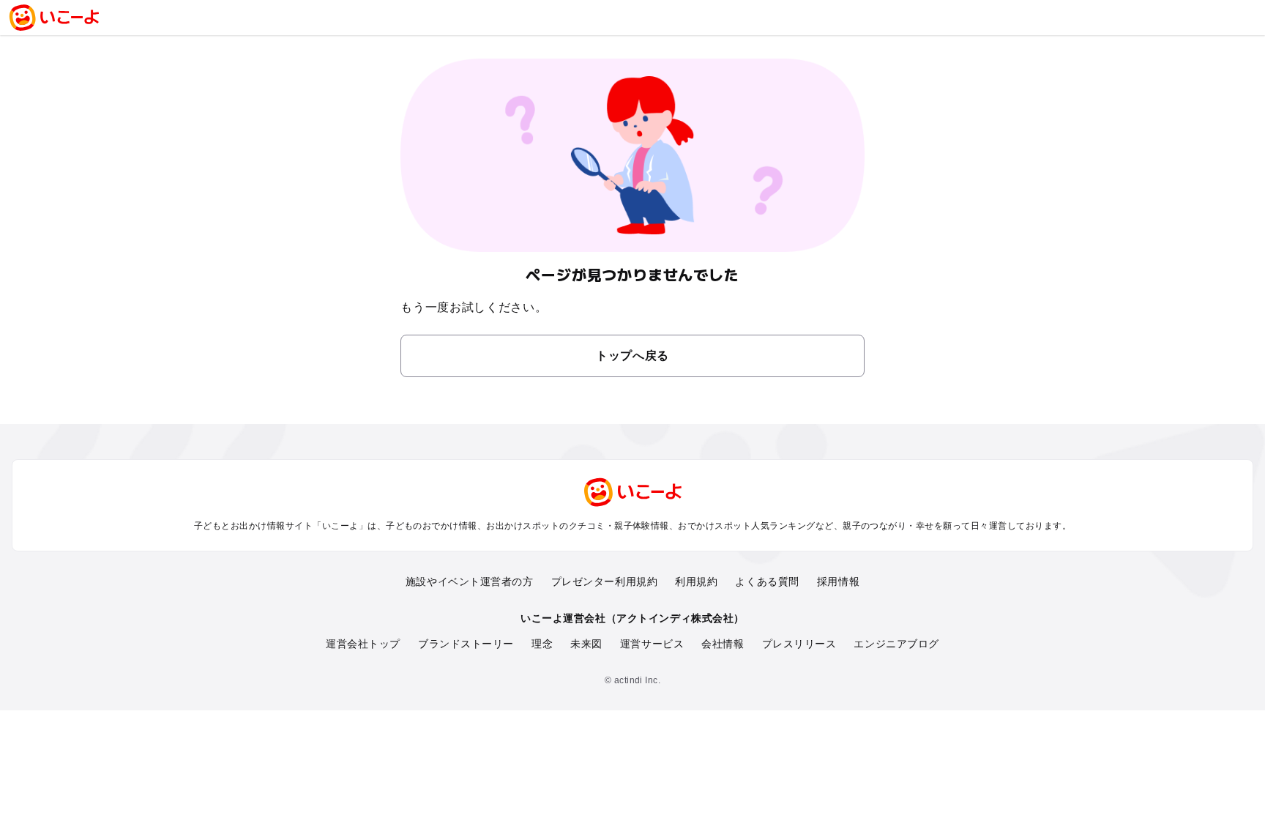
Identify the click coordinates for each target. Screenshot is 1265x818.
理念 (542, 644)
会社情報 (722, 644)
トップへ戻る (632, 355)
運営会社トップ (363, 644)
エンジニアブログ (896, 644)
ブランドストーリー (466, 644)
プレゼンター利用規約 (604, 581)
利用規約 (696, 581)
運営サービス (652, 644)
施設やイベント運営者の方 (470, 581)
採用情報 (838, 581)
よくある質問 (767, 581)
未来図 (586, 644)
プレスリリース (799, 644)
